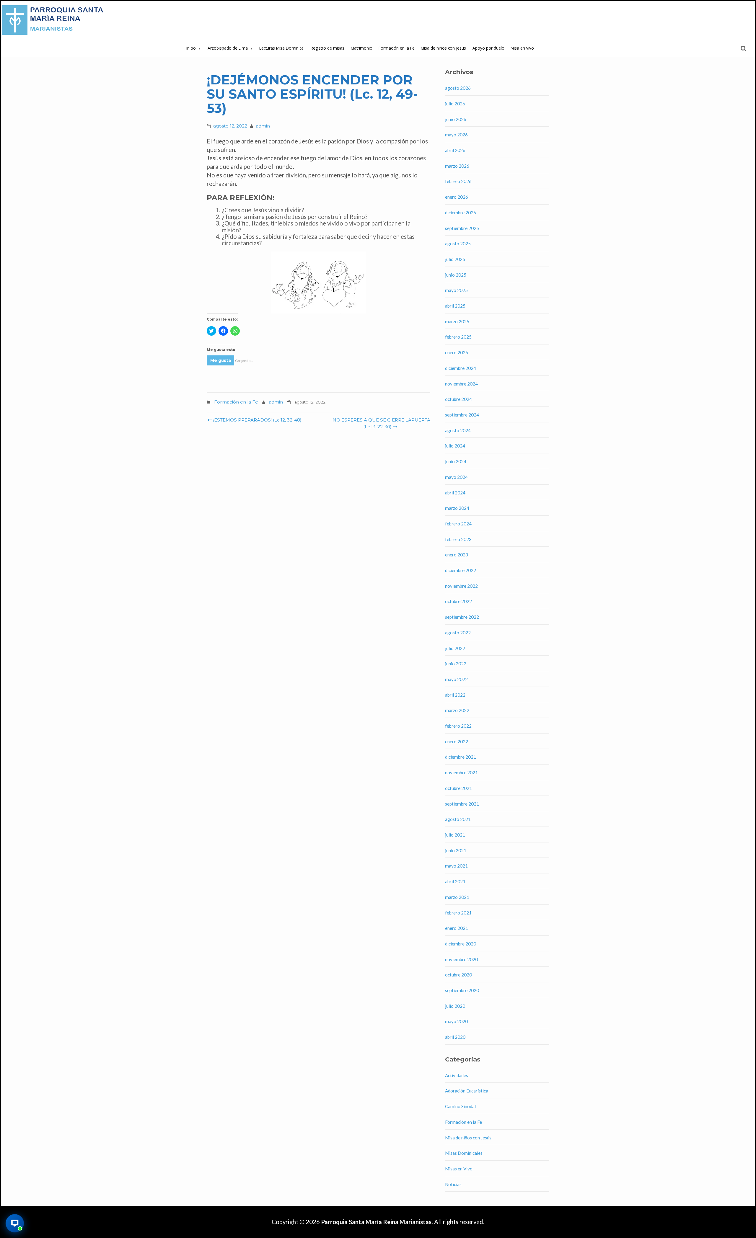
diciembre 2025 (460, 212)
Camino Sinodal (460, 1106)
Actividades (456, 1075)
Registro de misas (327, 48)
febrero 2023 (458, 539)
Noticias (453, 1184)
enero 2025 (456, 352)
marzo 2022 (457, 710)
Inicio (191, 48)
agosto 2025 (458, 243)
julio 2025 (455, 259)
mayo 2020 (456, 1021)
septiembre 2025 (462, 228)
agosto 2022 (458, 632)
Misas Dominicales (464, 1153)
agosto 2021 (458, 819)
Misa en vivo (522, 48)
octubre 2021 (458, 788)
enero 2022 (456, 741)
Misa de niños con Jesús (443, 48)
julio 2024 (455, 445)
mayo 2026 (456, 134)
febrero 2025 (458, 336)
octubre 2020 (458, 974)
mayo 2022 (456, 679)
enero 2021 (456, 928)
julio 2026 (455, 103)
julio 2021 (455, 834)
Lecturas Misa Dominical (281, 48)
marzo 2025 (457, 321)
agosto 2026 (458, 88)
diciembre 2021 (460, 757)
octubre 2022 (458, 601)
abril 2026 (455, 150)
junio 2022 (455, 663)
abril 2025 (455, 305)
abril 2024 (455, 492)
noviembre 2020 (461, 959)
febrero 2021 (458, 912)
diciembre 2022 (460, 570)
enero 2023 (456, 554)
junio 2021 (455, 850)
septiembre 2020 (462, 990)
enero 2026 (456, 197)
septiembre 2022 (462, 617)
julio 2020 (455, 1006)
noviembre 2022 (461, 586)
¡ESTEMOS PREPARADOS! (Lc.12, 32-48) (257, 420)
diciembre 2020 (460, 943)
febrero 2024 (458, 523)
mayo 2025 (456, 290)
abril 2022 (455, 695)
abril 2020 (455, 1037)
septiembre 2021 (462, 803)
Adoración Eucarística (466, 1090)
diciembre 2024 (460, 368)
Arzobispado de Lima (228, 48)
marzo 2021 (457, 897)
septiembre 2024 (462, 414)
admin (263, 126)
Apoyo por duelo (488, 48)
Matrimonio (361, 48)
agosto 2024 (458, 430)
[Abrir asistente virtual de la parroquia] (15, 1223)
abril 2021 (455, 881)
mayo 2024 (456, 477)
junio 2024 (455, 461)
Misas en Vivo (458, 1168)
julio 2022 (455, 648)
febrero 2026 (458, 181)
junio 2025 (455, 274)
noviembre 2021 (461, 772)
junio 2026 (455, 119)
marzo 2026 (457, 166)
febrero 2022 (458, 726)
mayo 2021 (456, 865)
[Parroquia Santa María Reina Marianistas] (54, 20)
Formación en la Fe (397, 48)
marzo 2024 (457, 508)
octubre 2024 (458, 399)
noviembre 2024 (461, 383)
